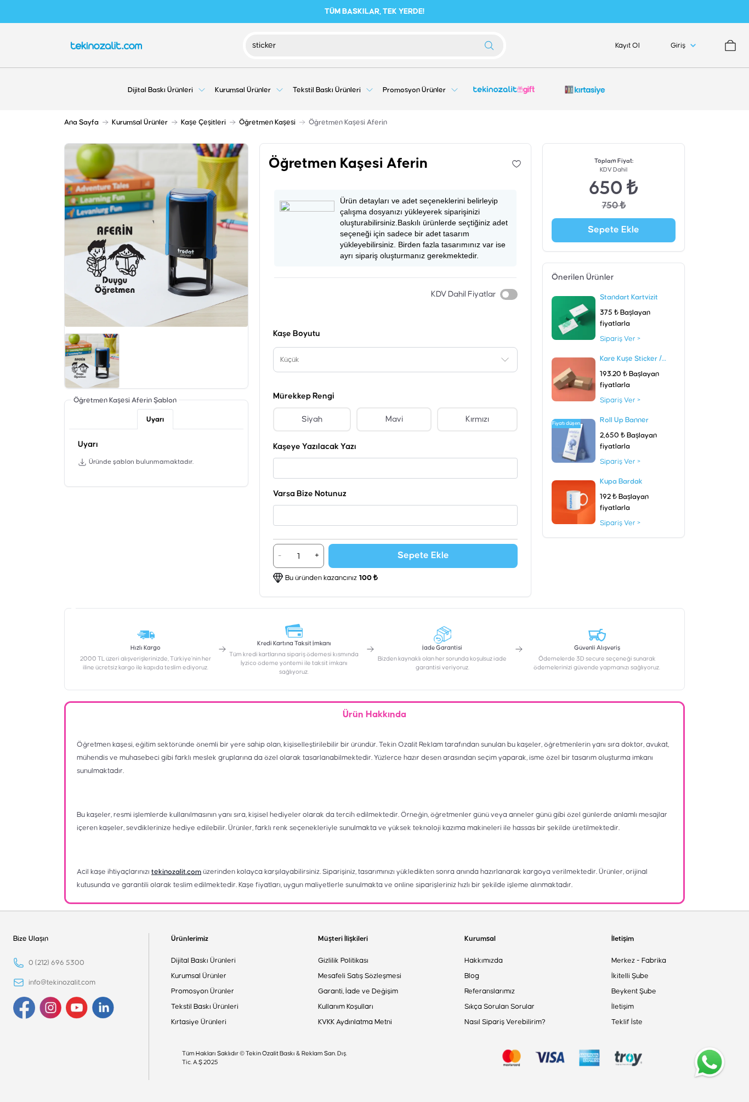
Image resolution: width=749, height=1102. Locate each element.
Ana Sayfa (81, 122)
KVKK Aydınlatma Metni (355, 1022)
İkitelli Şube (630, 976)
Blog (471, 976)
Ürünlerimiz (189, 938)
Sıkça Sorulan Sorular (499, 1006)
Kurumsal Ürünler (140, 122)
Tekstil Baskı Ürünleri (205, 1006)
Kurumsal (480, 938)
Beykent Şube (633, 991)
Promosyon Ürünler (202, 991)
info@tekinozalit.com (62, 982)
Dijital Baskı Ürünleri (203, 960)
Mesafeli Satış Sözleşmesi (359, 976)
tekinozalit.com (176, 872)
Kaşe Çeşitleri (203, 122)
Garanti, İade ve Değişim (358, 991)
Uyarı (155, 419)
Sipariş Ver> (620, 339)
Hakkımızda (483, 960)
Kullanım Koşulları (345, 1006)
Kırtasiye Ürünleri (198, 1022)
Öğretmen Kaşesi (267, 122)
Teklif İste (627, 1022)
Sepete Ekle (423, 555)
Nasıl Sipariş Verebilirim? (505, 1022)
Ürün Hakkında (374, 714)
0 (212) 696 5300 (56, 963)
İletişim (622, 938)
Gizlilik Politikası (343, 960)
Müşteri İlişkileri (343, 938)
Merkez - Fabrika (638, 960)
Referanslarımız (489, 991)
